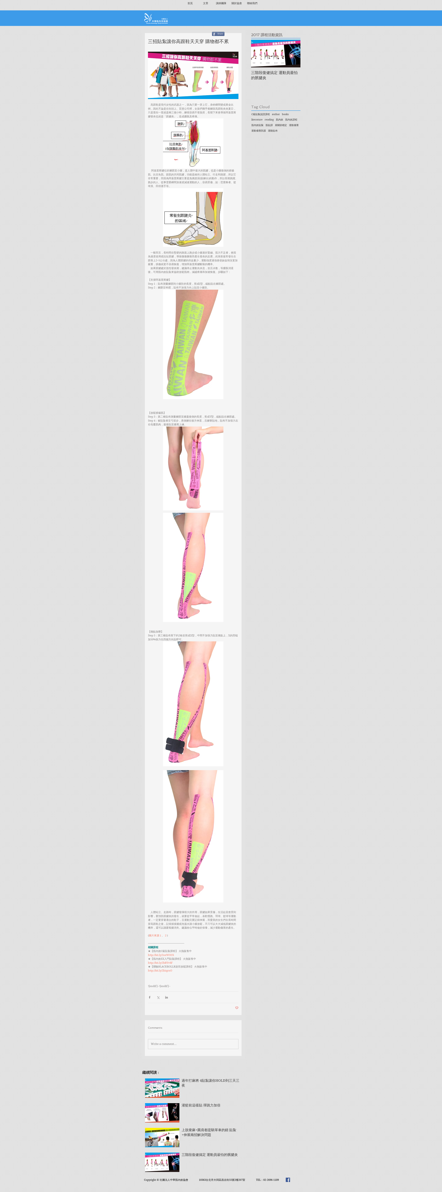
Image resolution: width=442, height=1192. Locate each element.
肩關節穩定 (281, 125)
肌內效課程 (291, 119)
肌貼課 (269, 125)
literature (257, 119)
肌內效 (279, 119)
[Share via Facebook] (149, 997)
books (285, 114)
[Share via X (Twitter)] (158, 997)
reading (269, 119)
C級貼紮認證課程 (260, 114)
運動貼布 (273, 130)
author (276, 114)
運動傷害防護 (258, 130)
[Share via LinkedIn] (166, 997)
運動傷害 (294, 125)
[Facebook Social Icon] (288, 1180)
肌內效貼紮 (257, 125)
